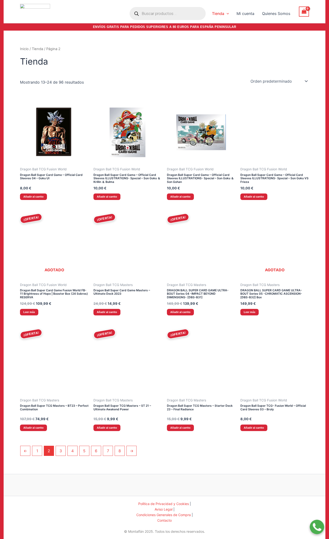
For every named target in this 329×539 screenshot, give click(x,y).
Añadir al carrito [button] (33, 196)
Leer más (29, 312)
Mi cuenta (245, 13)
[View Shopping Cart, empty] (304, 11)
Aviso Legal (163, 509)
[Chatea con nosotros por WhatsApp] (317, 523)
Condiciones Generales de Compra (163, 515)
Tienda (218, 13)
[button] (226, 13)
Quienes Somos (276, 13)
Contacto (164, 520)
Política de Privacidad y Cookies (163, 504)
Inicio (24, 49)
